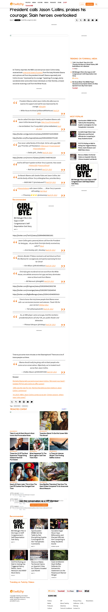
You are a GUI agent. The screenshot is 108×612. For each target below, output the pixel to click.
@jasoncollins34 (43, 166)
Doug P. (13, 575)
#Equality (42, 107)
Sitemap (75, 606)
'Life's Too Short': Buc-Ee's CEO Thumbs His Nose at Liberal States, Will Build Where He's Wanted (85, 64)
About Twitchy (64, 603)
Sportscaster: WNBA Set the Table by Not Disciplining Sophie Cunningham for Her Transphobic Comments (38, 537)
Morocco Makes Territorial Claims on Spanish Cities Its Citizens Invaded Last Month (38, 566)
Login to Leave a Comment (39, 505)
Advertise (63, 606)
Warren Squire (55, 546)
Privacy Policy (77, 601)
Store (59, 2)
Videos (46, 2)
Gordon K (53, 577)
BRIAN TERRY (17, 406)
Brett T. (12, 20)
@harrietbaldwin (39, 149)
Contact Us (76, 608)
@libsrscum (44, 146)
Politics (28, 2)
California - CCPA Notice (79, 603)
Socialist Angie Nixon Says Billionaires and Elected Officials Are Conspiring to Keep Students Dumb (58, 537)
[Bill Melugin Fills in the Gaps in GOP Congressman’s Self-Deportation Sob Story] (25, 209)
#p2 (41, 191)
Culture (40, 2)
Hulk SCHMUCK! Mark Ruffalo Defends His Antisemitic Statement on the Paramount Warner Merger (58, 568)
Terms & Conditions (66, 608)
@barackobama (23, 188)
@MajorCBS (33, 166)
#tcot (45, 191)
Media (34, 2)
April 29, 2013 (47, 170)
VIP (61, 601)
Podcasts (53, 2)
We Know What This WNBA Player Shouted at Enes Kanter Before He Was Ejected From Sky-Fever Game (85, 84)
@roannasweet (54, 146)
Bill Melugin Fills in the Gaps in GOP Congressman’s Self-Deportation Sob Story (18, 535)
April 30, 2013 (47, 153)
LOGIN (82, 4)
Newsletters (89, 601)
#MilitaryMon (43, 305)
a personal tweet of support (33, 73)
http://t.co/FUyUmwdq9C (50, 122)
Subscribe (90, 4)
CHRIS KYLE (25, 406)
